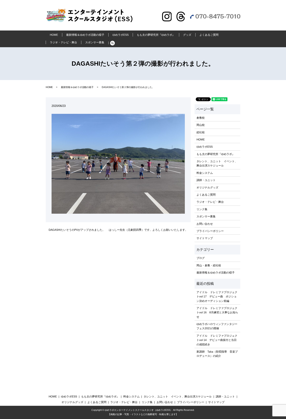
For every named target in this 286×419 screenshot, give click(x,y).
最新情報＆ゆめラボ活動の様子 (85, 34)
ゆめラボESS (120, 34)
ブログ (201, 258)
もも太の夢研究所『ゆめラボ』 (156, 34)
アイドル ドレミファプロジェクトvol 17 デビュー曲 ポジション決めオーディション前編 (217, 296)
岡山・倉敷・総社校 (209, 265)
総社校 (201, 132)
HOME (54, 34)
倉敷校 (201, 117)
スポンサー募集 (94, 42)
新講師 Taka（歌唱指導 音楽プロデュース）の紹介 (217, 353)
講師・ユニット (206, 180)
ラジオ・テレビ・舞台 (63, 42)
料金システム (205, 172)
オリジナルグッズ (207, 187)
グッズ (187, 34)
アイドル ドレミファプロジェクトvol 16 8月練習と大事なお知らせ (217, 312)
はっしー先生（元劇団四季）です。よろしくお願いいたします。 (148, 229)
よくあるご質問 (208, 34)
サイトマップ (205, 238)
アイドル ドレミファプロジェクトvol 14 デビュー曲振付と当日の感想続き (217, 340)
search (114, 43)
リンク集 (202, 209)
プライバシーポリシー (210, 231)
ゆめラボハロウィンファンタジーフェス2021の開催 (217, 326)
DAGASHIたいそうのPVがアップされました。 (77, 229)
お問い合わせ (205, 223)
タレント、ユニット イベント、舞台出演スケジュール (217, 163)
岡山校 (201, 124)
